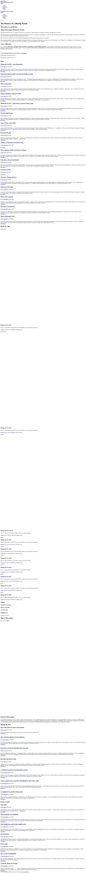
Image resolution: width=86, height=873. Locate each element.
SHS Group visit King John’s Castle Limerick (12, 727)
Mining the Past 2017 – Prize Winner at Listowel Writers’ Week (17, 103)
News (4, 7)
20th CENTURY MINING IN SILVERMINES (12, 737)
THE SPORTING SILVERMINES (9, 814)
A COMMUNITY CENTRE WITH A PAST (12, 792)
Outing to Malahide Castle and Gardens (11, 93)
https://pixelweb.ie (25, 871)
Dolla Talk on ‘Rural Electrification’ (10, 160)
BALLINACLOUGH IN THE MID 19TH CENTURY (14, 748)
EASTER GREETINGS (7, 113)
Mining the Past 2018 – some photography (11, 64)
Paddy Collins (4, 844)
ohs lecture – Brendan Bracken (8, 177)
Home (4, 5)
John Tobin (3, 804)
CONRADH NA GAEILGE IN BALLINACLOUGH (14, 770)
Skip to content (3, 1)
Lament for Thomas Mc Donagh (9, 863)
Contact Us (5, 6)
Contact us (3, 329)
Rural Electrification (6, 132)
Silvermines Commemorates (8, 206)
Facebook (24, 53)
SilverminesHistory (5, 145)
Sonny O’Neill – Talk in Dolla (8, 123)
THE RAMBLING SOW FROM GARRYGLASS (13, 824)
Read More (3, 71)
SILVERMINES (5, 834)
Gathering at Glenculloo (7, 187)
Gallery (4, 9)
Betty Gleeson (4, 66)
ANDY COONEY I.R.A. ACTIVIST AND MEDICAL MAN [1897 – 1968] (20, 781)
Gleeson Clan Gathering (7, 196)
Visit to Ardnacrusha (6, 83)
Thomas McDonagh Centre (8, 216)
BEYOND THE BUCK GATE (8, 759)
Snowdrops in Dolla (6, 169)
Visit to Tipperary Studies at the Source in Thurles (13, 150)
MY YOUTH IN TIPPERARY (8, 853)
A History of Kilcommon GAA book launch (12, 142)
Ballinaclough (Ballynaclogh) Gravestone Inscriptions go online (17, 74)
